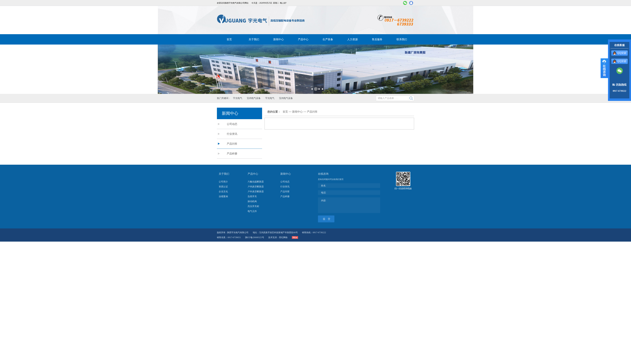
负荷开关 (252, 196)
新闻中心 (278, 39)
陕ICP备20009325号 (254, 237)
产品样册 (232, 153)
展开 (604, 68)
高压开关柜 (253, 206)
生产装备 (328, 39)
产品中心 (303, 39)
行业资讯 (232, 133)
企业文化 (223, 191)
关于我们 (254, 39)
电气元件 (252, 211)
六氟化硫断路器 (256, 181)
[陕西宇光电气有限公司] (261, 20)
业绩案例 (223, 196)
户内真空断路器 (256, 186)
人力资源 (352, 39)
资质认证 (223, 186)
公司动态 (232, 124)
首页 (229, 39)
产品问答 (232, 143)
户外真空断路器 (256, 191)
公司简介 (223, 181)
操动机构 (252, 201)
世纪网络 (283, 237)
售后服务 (377, 39)
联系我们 (402, 39)
